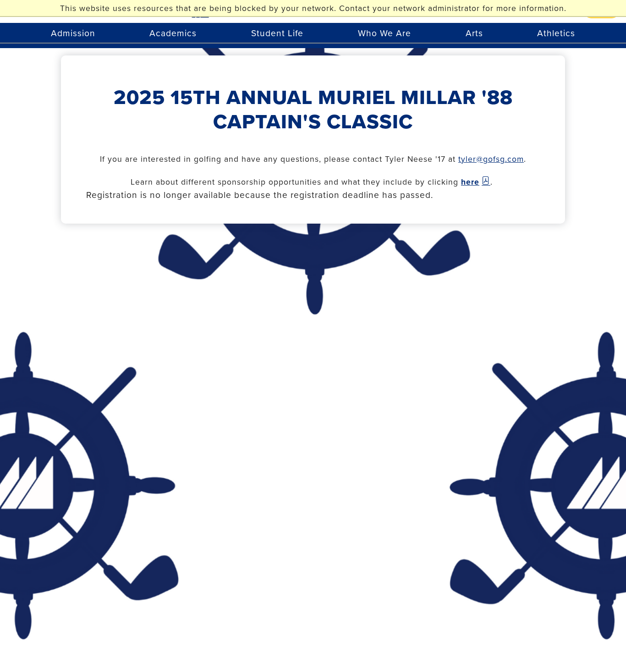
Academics (173, 33)
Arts (474, 33)
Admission (73, 33)
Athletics (556, 33)
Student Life (277, 33)
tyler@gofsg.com (491, 158)
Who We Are (384, 33)
